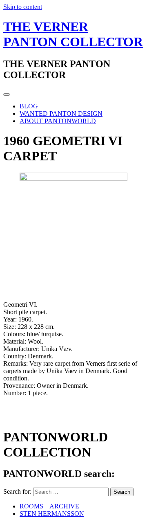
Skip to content (22, 6)
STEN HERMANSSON (52, 513)
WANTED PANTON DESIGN (61, 113)
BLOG (29, 106)
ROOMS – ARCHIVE (49, 506)
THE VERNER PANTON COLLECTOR (73, 34)
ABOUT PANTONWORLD (58, 120)
